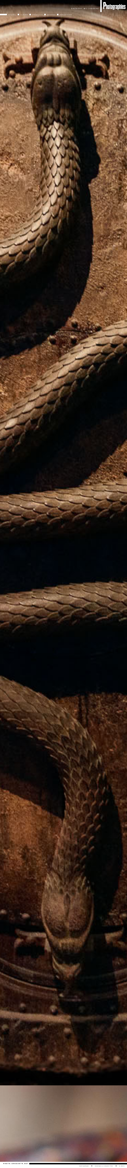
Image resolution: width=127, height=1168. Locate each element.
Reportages (66, 14)
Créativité (37, 14)
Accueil (12, 14)
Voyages (51, 14)
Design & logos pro (104, 1166)
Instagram (84, 1166)
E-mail (122, 1166)
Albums (24, 14)
